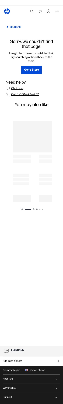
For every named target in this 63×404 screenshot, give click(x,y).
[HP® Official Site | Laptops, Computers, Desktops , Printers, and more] (7, 11)
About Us (8, 378)
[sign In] (48, 11)
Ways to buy (9, 387)
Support (7, 397)
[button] (31, 361)
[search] (32, 11)
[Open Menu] (57, 11)
